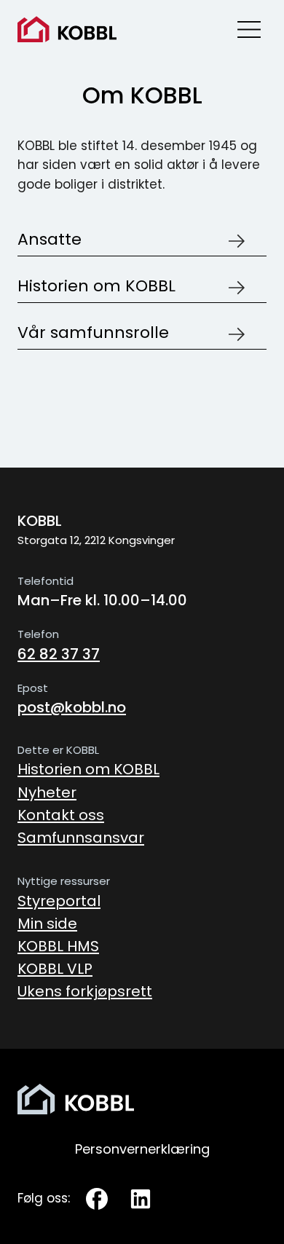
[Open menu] (249, 29)
